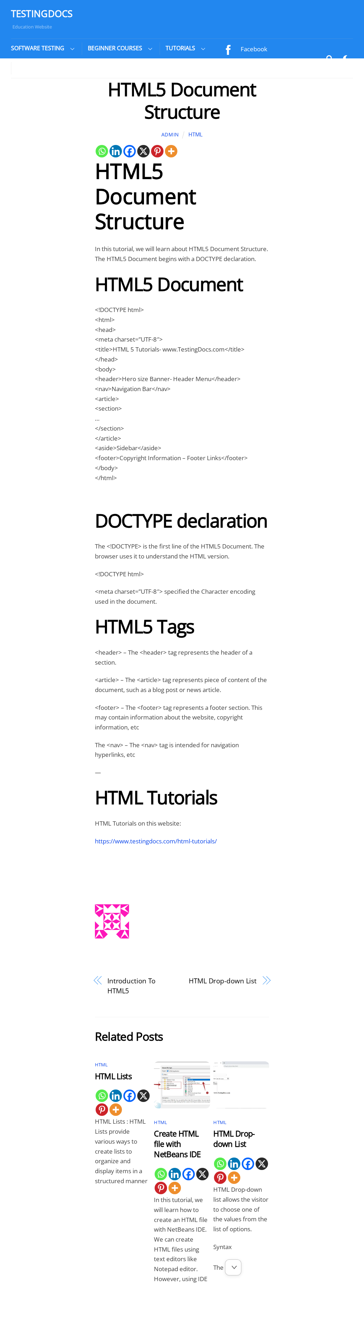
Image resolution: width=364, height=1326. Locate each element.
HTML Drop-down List (223, 981)
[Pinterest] (157, 151)
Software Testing (37, 48)
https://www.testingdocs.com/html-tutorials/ (156, 841)
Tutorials (180, 48)
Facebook (253, 49)
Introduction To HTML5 (131, 985)
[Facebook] (129, 151)
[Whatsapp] (102, 151)
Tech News (33, 68)
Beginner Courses (115, 48)
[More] (171, 151)
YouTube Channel (264, 66)
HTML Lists (113, 1076)
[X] (143, 151)
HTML (195, 134)
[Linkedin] (115, 151)
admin (170, 134)
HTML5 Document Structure (182, 100)
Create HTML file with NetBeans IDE (177, 1143)
